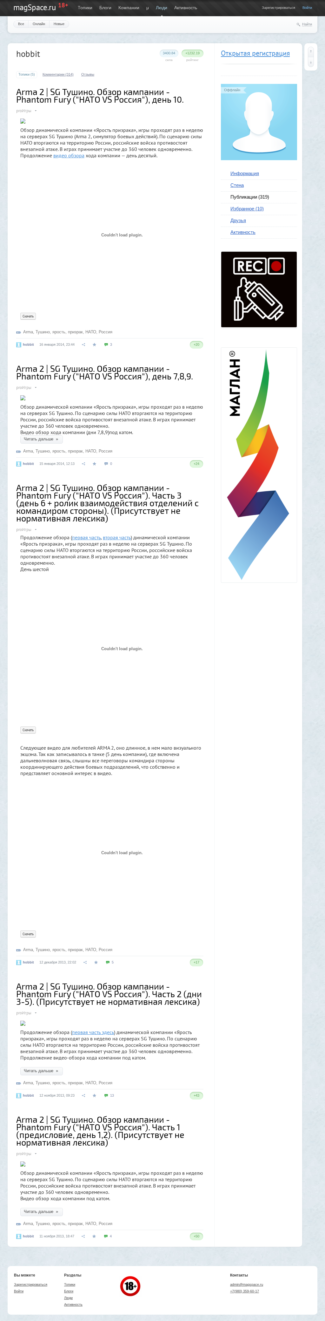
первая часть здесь (93, 1032)
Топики (85, 7)
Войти (307, 8)
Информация (244, 173)
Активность (185, 7)
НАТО (90, 332)
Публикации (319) (249, 197)
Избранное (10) (247, 208)
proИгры (23, 110)
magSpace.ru (34, 7)
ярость (58, 332)
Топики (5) (26, 74)
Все (21, 24)
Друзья (238, 220)
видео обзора (68, 155)
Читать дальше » (41, 439)
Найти (307, 24)
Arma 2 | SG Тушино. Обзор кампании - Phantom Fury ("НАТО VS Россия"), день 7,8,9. (104, 372)
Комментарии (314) (58, 74)
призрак (75, 332)
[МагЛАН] (259, 325)
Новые (59, 24)
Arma (28, 332)
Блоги (105, 7)
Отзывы (87, 74)
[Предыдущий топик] (311, 52)
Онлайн (39, 24)
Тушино (43, 332)
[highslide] (22, 118)
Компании (128, 7)
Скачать (28, 316)
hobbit (28, 344)
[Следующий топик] (311, 62)
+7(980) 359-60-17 (244, 1291)
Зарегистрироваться (278, 8)
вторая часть (117, 537)
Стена (237, 185)
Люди (161, 7)
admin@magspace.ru (246, 1284)
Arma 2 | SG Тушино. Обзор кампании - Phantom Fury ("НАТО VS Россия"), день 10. (100, 95)
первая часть (86, 537)
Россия (105, 332)
